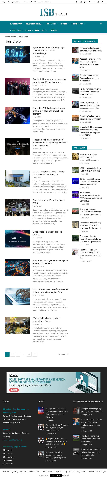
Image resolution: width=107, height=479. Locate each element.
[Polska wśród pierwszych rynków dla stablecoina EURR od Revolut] (75, 91)
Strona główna (10, 37)
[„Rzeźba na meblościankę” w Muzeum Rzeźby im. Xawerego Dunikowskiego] (75, 224)
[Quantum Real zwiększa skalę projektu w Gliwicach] (75, 118)
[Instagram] (81, 2)
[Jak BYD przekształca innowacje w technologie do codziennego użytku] (75, 104)
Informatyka (16, 24)
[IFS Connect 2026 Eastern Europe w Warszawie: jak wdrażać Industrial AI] (75, 181)
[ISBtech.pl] (53, 12)
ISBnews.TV (28, 2)
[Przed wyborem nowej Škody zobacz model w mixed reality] (75, 77)
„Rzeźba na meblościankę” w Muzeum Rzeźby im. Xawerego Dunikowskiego (91, 225)
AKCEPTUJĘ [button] (56, 475)
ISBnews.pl (7, 450)
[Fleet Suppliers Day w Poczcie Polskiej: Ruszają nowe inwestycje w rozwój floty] (75, 252)
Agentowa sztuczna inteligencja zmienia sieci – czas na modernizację (48, 50)
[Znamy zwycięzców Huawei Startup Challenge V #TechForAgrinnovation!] (75, 211)
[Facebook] (77, 2)
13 (29, 354)
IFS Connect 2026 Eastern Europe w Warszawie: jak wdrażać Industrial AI (90, 182)
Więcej (65, 475)
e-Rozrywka (51, 24)
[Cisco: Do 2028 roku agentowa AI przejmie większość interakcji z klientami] (17, 115)
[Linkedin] (85, 2)
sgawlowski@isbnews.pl (12, 440)
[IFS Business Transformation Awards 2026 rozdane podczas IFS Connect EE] (75, 194)
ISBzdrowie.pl (8, 457)
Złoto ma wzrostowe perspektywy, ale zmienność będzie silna (89, 157)
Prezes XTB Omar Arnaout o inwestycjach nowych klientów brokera (57, 428)
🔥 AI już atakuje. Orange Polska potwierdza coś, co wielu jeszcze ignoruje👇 (56, 441)
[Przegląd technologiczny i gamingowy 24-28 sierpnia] (75, 50)
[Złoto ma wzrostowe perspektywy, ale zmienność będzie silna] (75, 156)
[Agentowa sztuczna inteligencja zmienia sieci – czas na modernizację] (17, 54)
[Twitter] (98, 2)
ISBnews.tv (7, 453)
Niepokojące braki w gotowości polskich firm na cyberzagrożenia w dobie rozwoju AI (50, 142)
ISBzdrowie (38, 2)
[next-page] (35, 354)
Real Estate (40, 30)
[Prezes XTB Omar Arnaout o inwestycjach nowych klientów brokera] (41, 427)
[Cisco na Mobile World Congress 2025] (17, 207)
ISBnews (47, 2)
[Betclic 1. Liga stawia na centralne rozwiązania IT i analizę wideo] (17, 86)
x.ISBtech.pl (8, 464)
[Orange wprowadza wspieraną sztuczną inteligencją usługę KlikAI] (41, 454)
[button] (101, 24)
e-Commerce (15, 30)
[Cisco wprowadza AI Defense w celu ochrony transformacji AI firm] (17, 296)
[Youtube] (102, 2)
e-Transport (77, 24)
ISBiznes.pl (7, 460)
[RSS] (89, 2)
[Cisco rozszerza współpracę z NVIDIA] (17, 238)
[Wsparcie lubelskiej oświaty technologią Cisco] (17, 325)
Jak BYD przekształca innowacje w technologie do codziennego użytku (90, 105)
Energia (53, 30)
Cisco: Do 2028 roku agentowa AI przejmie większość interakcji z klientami (49, 111)
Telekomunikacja (33, 24)
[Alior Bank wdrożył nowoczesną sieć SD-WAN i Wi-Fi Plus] (17, 267)
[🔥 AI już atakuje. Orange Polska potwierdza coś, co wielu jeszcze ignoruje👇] (41, 440)
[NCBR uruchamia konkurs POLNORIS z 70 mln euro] (75, 170)
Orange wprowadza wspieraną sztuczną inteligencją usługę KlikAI (56, 455)
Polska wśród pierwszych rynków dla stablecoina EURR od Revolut (90, 91)
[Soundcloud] (94, 2)
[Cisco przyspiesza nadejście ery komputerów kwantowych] (17, 178)
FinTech (63, 24)
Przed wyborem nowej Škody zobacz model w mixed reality (89, 78)
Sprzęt (28, 30)
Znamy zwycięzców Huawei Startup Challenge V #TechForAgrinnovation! (90, 212)
